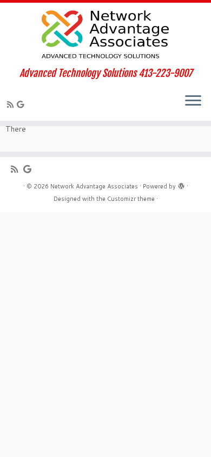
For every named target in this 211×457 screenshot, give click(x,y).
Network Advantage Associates (94, 186)
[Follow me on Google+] (22, 104)
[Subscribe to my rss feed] (12, 104)
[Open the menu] (193, 101)
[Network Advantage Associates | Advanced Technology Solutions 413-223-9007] (105, 35)
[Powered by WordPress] (181, 184)
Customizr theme (131, 198)
